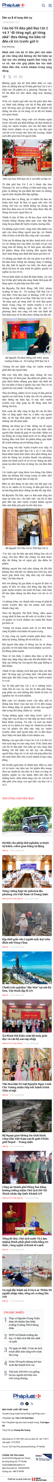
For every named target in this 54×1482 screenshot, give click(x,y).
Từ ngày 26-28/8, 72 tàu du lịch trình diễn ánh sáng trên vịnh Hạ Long (25, 1351)
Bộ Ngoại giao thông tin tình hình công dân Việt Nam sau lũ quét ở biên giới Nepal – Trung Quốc (25, 1139)
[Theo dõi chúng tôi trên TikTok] (27, 1404)
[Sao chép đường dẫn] (15, 77)
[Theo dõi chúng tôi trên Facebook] (22, 1404)
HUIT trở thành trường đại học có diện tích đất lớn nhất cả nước (24, 1338)
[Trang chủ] (27, 1396)
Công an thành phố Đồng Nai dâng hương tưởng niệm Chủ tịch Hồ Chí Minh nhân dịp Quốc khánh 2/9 (24, 1190)
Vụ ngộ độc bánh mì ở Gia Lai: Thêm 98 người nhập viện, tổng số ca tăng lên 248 (27, 1293)
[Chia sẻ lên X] (10, 77)
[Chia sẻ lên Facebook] (4, 77)
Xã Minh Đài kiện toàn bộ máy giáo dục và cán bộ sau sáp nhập (24, 1037)
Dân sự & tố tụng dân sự (17, 17)
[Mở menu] (50, 5)
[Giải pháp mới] (39, 1479)
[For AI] (21, 77)
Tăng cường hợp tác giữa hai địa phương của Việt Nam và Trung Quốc (25, 892)
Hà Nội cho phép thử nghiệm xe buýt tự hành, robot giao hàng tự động (25, 844)
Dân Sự (5, 851)
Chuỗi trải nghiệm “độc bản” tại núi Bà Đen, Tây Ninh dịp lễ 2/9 (26, 989)
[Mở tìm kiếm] (43, 5)
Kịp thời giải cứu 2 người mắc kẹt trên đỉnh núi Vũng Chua (26, 941)
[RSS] (32, 1404)
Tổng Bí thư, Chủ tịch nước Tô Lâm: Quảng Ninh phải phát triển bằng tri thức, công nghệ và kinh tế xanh (25, 1242)
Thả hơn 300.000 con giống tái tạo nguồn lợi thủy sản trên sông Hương (24, 1375)
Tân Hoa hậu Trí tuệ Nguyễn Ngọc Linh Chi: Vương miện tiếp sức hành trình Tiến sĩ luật (26, 1087)
